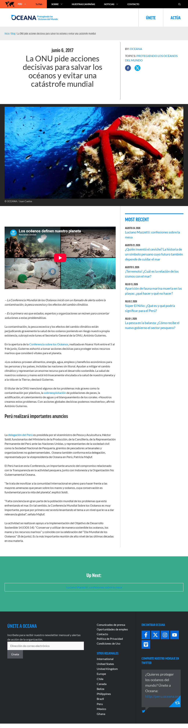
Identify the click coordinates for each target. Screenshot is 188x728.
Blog (13, 33)
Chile (100, 679)
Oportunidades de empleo (112, 629)
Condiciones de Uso (108, 643)
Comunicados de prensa (111, 624)
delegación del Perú (20, 435)
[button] (128, 68)
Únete (151, 17)
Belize (100, 689)
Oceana (136, 49)
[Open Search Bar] (179, 4)
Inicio (7, 33)
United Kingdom (107, 668)
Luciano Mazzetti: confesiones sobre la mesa (94, 587)
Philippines (104, 693)
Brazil (100, 698)
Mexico (101, 709)
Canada (101, 684)
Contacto (133, 4)
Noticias (109, 4)
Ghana (101, 714)
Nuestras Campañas (83, 4)
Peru (100, 704)
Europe (101, 673)
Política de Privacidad (110, 638)
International (105, 659)
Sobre (55, 4)
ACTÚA (176, 17)
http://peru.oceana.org (162, 696)
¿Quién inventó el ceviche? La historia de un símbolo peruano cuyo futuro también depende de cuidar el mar (154, 254)
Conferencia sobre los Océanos (48, 344)
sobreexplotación (55, 392)
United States (105, 664)
